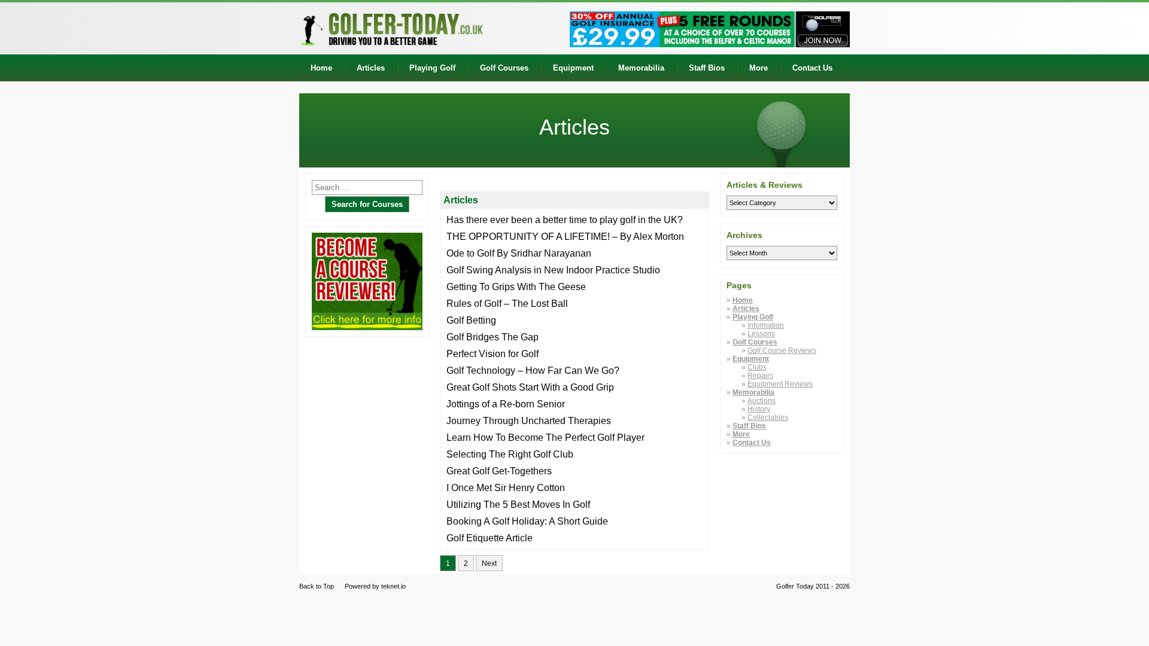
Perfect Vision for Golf (492, 354)
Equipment (573, 67)
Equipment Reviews (780, 384)
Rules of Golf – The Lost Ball (507, 303)
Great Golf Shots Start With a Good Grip (530, 387)
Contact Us (812, 67)
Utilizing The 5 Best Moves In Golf (518, 504)
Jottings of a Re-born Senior (505, 404)
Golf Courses (504, 67)
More (758, 67)
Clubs (757, 367)
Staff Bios (707, 67)
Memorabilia (641, 67)
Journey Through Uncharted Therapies (528, 421)
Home (321, 67)
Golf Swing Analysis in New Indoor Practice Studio (553, 270)
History (758, 409)
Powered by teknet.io (375, 586)
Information (765, 325)
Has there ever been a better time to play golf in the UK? (564, 220)
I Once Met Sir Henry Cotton (505, 488)
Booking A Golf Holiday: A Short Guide (527, 521)
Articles (371, 67)
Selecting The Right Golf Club (509, 454)
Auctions (761, 401)
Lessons (761, 334)
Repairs (760, 375)
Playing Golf (432, 67)
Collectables (767, 417)
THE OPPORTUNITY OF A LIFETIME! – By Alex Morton (565, 236)
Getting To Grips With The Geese (516, 287)
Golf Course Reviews (781, 350)
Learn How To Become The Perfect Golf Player (545, 437)
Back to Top (316, 586)
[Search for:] (367, 188)
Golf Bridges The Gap (492, 337)
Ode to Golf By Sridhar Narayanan (518, 253)
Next (489, 563)
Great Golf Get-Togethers (499, 471)
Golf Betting (471, 320)
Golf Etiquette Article (489, 538)
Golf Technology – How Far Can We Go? (532, 370)
